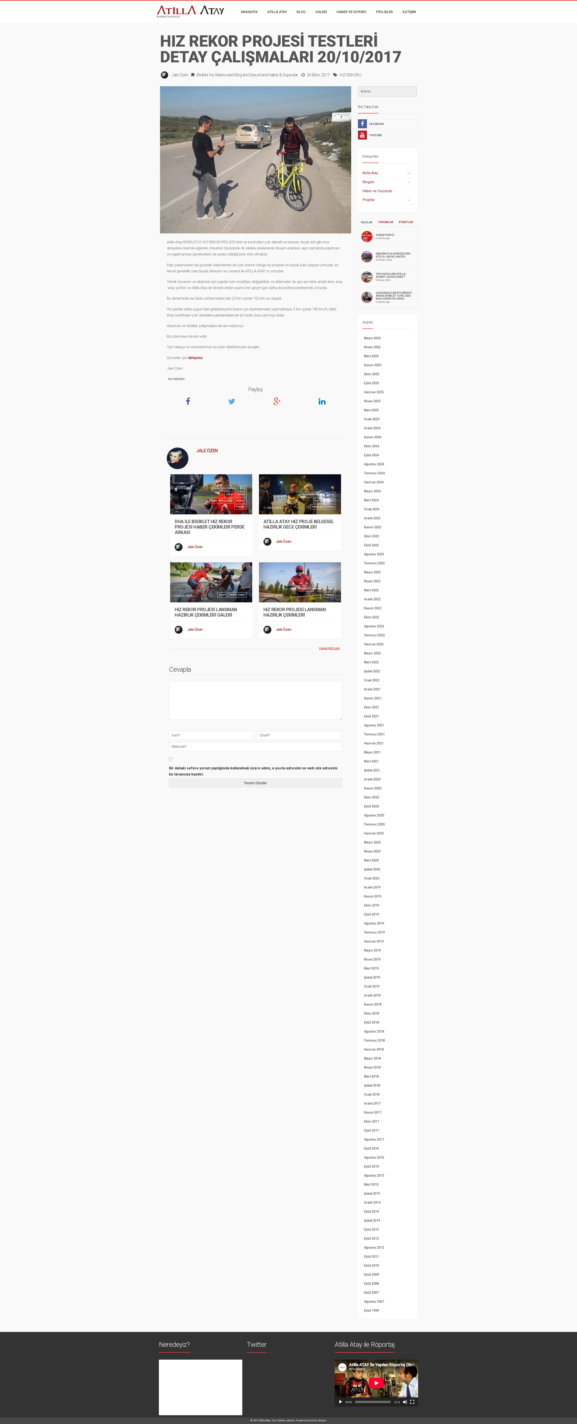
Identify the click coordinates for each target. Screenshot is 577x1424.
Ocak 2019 (371, 986)
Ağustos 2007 (374, 1301)
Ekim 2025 (371, 374)
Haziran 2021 (374, 743)
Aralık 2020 (372, 779)
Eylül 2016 (371, 1148)
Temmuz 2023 (374, 563)
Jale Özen (179, 74)
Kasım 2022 (372, 608)
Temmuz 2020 (374, 824)
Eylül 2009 (371, 1274)
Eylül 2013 (371, 1229)
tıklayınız (195, 358)
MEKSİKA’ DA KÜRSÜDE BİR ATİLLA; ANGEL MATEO (393, 255)
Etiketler (406, 222)
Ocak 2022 (371, 680)
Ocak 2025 (371, 419)
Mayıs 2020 (372, 842)
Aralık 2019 (372, 887)
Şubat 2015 (372, 1193)
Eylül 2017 (371, 1130)
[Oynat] (340, 1402)
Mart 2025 (371, 410)
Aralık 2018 (372, 995)
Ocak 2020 (371, 878)
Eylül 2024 (371, 455)
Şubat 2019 (372, 977)
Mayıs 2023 (372, 572)
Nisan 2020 (372, 851)
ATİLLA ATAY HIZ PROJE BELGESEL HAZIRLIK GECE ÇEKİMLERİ (298, 524)
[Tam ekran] (412, 1402)
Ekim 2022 (371, 617)
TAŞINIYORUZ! (385, 234)
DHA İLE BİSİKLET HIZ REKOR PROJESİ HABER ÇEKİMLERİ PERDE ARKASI (210, 527)
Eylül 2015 (371, 1166)
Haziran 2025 (374, 392)
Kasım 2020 (372, 788)
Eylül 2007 (371, 1292)
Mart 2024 (371, 500)
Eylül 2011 (371, 1256)
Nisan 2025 (372, 401)
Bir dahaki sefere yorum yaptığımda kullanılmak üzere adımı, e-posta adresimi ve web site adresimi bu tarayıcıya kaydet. (253, 771)
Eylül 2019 (371, 914)
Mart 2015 (371, 1184)
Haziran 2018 (374, 1049)
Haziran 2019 (374, 941)
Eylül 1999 (371, 1310)
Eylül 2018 (371, 1022)
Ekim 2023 (371, 536)
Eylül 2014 (371, 1211)
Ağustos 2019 (374, 923)
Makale (240, 500)
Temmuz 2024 (374, 473)
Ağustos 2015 (374, 1175)
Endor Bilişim (319, 1420)
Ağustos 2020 (374, 815)
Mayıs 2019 (372, 950)
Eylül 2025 (371, 383)
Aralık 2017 (372, 1103)
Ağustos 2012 (374, 1247)
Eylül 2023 (371, 545)
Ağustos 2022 (374, 626)
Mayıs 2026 (372, 338)
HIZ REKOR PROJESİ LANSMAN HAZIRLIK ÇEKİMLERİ (294, 612)
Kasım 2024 (372, 437)
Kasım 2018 (372, 1004)
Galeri (222, 594)
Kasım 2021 (372, 698)
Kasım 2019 (372, 896)
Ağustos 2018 (374, 1031)
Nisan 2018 (372, 1067)
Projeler (240, 506)
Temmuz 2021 (374, 734)
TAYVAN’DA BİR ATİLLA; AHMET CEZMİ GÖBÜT (391, 275)
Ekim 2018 (371, 1013)
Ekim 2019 (371, 905)
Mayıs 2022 (372, 653)
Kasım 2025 (372, 365)
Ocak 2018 (371, 1094)
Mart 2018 (371, 1076)
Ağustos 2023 (374, 554)
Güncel (255, 74)
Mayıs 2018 (372, 1058)
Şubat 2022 (372, 671)
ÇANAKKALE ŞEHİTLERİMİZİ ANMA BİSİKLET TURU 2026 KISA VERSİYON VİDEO (394, 295)
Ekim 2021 (371, 707)
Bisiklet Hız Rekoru (211, 74)
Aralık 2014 (372, 1202)
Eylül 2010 (371, 1265)
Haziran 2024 (374, 482)
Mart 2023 (371, 590)
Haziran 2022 (374, 644)
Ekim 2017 (371, 1121)
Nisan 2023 (372, 581)
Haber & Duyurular (283, 74)
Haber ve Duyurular (377, 191)
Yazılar (366, 222)
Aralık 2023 (372, 518)
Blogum (368, 182)
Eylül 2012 (371, 1238)
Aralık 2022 (372, 599)
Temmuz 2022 (374, 635)
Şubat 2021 (372, 770)
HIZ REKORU (350, 74)
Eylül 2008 (371, 1283)
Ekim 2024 (371, 446)
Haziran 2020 (374, 833)
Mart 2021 (371, 761)
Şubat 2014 (372, 1220)
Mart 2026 (371, 356)
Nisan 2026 (372, 347)
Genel (229, 494)
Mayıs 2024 (372, 491)
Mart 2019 (371, 968)
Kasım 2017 (372, 1112)
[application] (376, 1383)
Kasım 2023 (372, 527)
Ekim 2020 (371, 797)
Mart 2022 (371, 662)
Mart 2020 (371, 860)
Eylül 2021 (371, 716)
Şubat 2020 (372, 869)
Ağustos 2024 (374, 464)
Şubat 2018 (372, 1085)
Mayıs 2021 (372, 752)
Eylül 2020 (371, 806)
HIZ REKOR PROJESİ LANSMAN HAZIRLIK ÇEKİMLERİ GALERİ (206, 612)
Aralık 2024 (372, 428)
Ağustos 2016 (374, 1157)
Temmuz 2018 (374, 1040)
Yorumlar (385, 222)
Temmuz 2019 (374, 932)
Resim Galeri (237, 594)
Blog (238, 74)
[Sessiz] (405, 1402)
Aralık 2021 (372, 689)
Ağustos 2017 (374, 1139)
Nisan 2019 (372, 959)
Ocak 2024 (371, 509)
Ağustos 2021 (374, 725)
